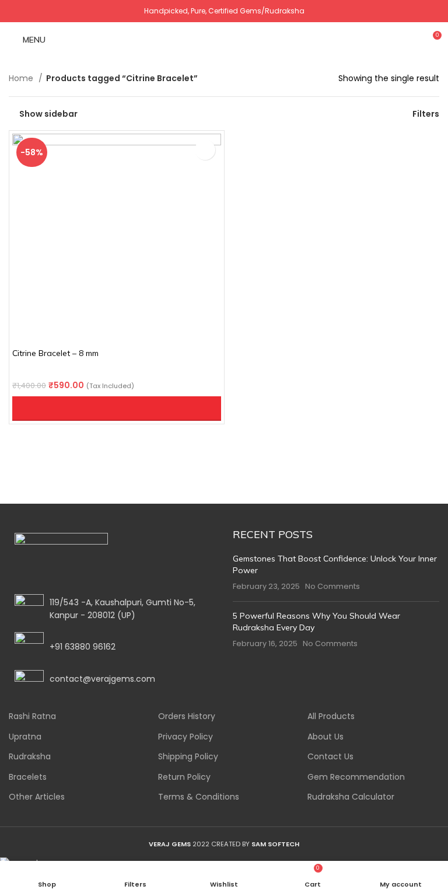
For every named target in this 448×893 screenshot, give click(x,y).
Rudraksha (30, 756)
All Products (331, 716)
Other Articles (37, 797)
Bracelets (28, 777)
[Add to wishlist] (205, 149)
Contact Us (330, 756)
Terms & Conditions (198, 797)
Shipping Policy (188, 756)
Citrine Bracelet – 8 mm (55, 353)
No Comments (332, 586)
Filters (425, 113)
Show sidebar (48, 113)
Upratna (25, 736)
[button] (116, 408)
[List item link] (112, 646)
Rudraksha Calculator (350, 797)
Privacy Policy (185, 736)
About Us (325, 736)
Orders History (186, 716)
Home (22, 78)
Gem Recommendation (356, 777)
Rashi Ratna (32, 716)
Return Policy (184, 777)
